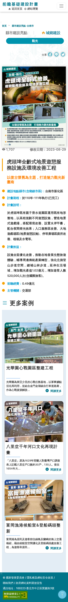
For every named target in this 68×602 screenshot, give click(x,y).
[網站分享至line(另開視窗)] (56, 56)
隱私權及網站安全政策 (40, 577)
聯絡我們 (8, 583)
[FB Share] (50, 54)
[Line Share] (56, 54)
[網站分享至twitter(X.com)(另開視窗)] (63, 56)
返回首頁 (16, 8)
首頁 (4, 25)
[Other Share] (63, 54)
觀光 (35, 41)
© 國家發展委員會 (13, 577)
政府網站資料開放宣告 (29, 583)
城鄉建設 (53, 33)
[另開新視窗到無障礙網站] (15, 595)
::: (1, 573)
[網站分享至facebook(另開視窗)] (50, 56)
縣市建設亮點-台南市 (23, 25)
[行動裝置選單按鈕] (61, 6)
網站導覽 (32, 8)
